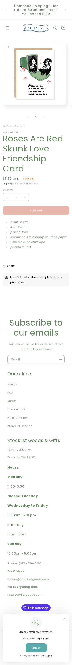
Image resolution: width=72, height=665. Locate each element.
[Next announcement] (65, 10)
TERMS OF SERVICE (19, 426)
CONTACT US (16, 409)
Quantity (8, 190)
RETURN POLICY (17, 418)
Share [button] (11, 266)
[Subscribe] (60, 359)
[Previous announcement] (7, 10)
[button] (7, 28)
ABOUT (12, 401)
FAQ (10, 393)
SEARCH (12, 384)
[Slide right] (44, 117)
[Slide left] (28, 117)
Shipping (8, 183)
